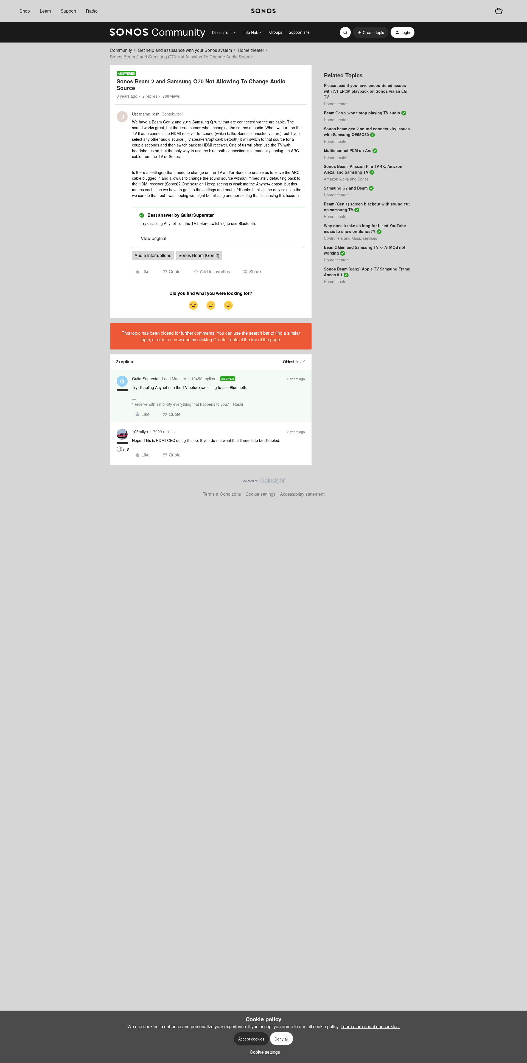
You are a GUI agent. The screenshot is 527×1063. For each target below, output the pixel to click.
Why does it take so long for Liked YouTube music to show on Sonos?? (365, 228)
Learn (45, 11)
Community (121, 50)
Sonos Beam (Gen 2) (198, 255)
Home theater (251, 50)
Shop (24, 11)
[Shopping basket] (499, 11)
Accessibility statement (302, 494)
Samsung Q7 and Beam (346, 188)
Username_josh (145, 114)
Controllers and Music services (350, 238)
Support (68, 11)
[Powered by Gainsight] (264, 482)
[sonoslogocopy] (263, 11)
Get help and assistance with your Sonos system (185, 50)
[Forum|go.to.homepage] (157, 32)
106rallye (140, 431)
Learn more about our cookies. (370, 1026)
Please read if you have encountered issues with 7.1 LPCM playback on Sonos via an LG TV (365, 91)
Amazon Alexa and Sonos (346, 179)
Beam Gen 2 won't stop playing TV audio (362, 112)
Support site (299, 32)
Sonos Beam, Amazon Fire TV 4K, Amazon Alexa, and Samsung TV (363, 169)
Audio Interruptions (152, 255)
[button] (370, 32)
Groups (275, 32)
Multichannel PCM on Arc (347, 150)
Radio (92, 11)
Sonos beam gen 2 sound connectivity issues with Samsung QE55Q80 (367, 131)
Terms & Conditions (222, 494)
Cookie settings (260, 494)
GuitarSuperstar (146, 378)
